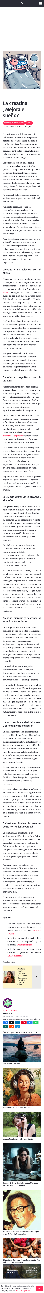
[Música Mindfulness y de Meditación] (22, 1124)
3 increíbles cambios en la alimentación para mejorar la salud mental (21, 1261)
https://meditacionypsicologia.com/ (15, 1016)
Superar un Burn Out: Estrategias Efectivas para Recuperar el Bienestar (20, 1184)
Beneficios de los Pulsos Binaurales (18, 1108)
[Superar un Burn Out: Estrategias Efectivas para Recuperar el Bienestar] (22, 1162)
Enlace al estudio (24, 945)
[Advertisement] (22, 23)
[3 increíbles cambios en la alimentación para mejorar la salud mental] (22, 1248)
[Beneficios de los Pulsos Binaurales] (22, 1087)
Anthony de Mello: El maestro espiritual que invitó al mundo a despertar (21, 1233)
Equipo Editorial (10, 1010)
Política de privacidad (24, 1291)
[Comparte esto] (5, 1022)
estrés (5, 292)
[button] (22, 3)
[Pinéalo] (24, 1022)
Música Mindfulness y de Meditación (18, 1139)
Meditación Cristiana (11, 1064)
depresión (18, 436)
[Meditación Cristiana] (22, 1048)
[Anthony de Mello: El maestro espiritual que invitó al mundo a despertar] (22, 1210)
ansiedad (7, 436)
